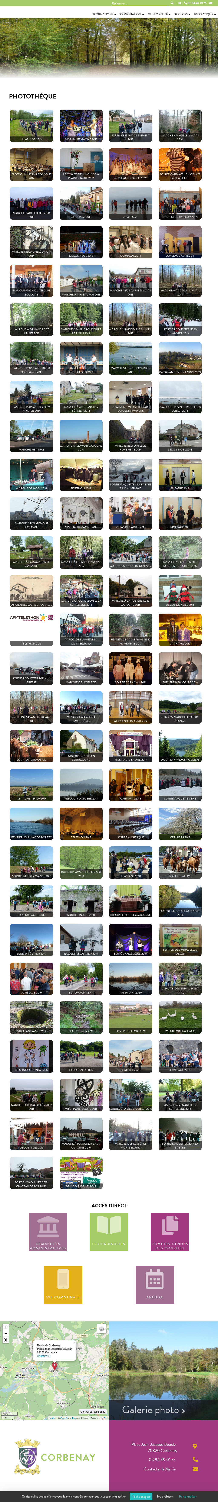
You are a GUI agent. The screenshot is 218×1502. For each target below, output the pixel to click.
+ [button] (5, 1327)
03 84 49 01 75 (197, 3)
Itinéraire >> (44, 1355)
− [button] (5, 1333)
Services (181, 14)
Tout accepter (141, 1496)
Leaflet (52, 1418)
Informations (102, 14)
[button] (6, 1340)
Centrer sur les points (92, 1411)
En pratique (203, 14)
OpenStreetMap (68, 1418)
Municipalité (158, 14)
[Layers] (101, 1328)
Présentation (130, 14)
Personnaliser (187, 1496)
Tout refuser (165, 1496)
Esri (106, 1418)
